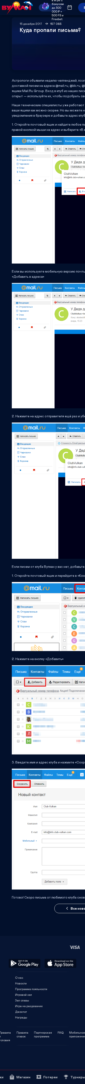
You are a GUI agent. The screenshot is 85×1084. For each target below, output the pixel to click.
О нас (19, 977)
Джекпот (21, 1011)
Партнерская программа (43, 1032)
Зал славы (22, 1000)
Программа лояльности (31, 989)
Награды (21, 1017)
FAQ (61, 1032)
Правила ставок (22, 1032)
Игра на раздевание (29, 1006)
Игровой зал (23, 994)
